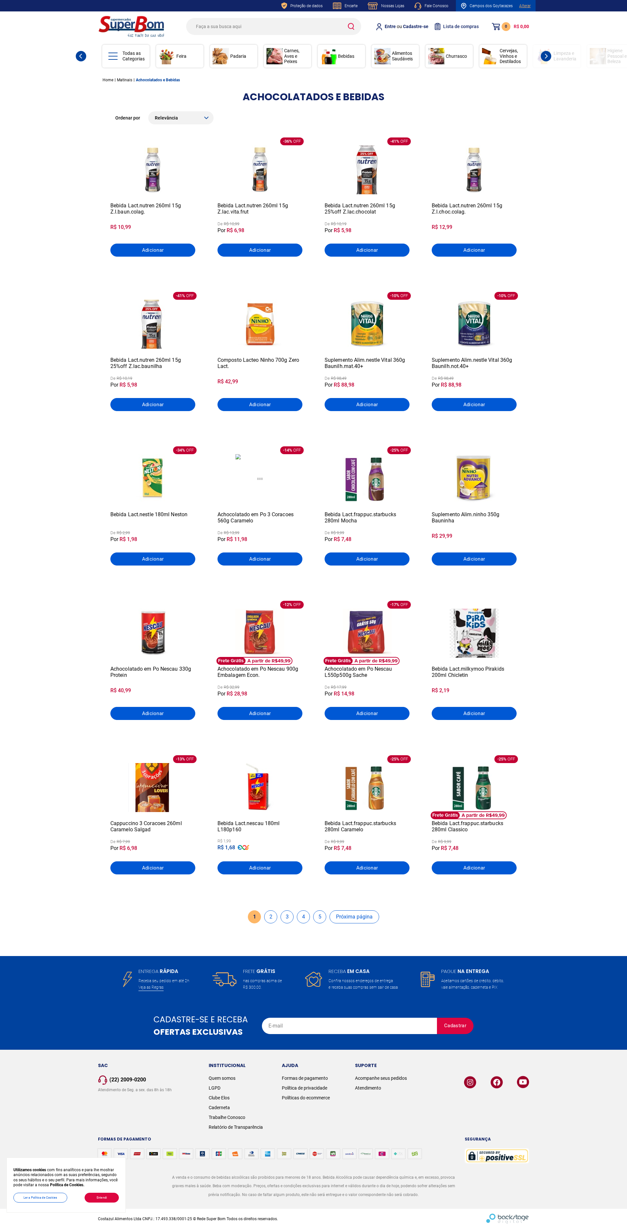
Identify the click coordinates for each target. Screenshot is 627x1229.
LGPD (214, 1088)
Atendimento (368, 1088)
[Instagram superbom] (470, 1082)
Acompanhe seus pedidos (381, 1078)
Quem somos (222, 1078)
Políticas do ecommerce (306, 1097)
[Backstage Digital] (507, 1219)
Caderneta (219, 1107)
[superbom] (131, 26)
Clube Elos (219, 1097)
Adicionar (153, 250)
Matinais (124, 80)
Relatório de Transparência (236, 1127)
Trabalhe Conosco (227, 1117)
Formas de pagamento (305, 1078)
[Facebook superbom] (496, 1082)
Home (108, 80)
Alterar (525, 6)
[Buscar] (350, 26)
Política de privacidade (304, 1088)
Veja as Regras (151, 987)
